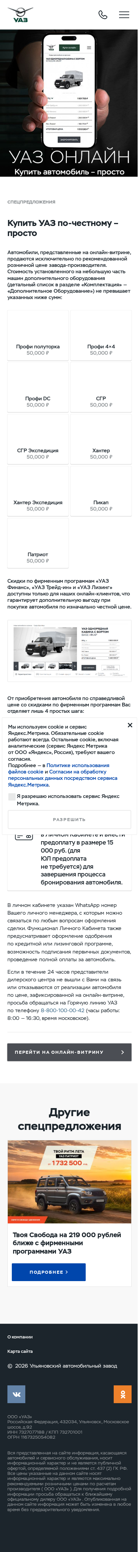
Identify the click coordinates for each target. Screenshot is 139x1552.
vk (16, 1394)
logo (20, 14)
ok (123, 1394)
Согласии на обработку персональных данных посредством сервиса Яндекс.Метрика (62, 778)
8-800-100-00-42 (62, 1010)
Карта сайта (20, 1351)
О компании (20, 1337)
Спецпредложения (31, 202)
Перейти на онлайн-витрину (59, 1052)
